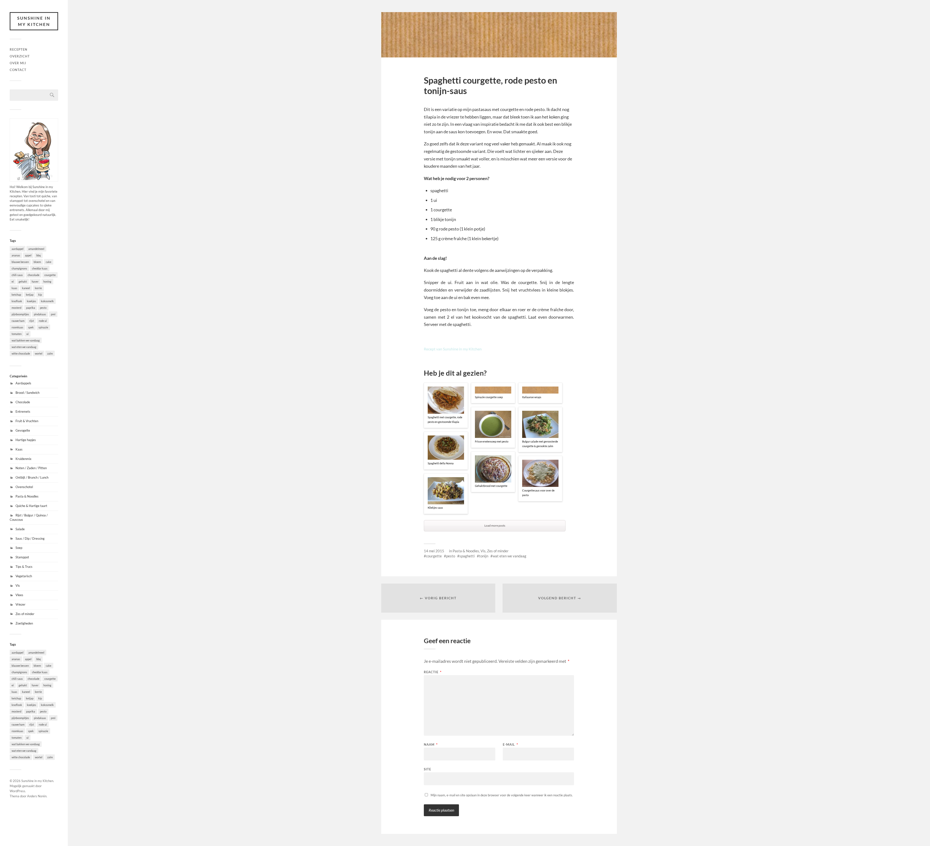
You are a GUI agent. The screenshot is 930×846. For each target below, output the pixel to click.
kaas (14, 288)
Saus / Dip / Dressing (30, 538)
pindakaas (40, 314)
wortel (38, 353)
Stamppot (22, 557)
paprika (30, 307)
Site (427, 769)
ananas (16, 255)
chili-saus (17, 275)
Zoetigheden (24, 623)
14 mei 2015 (434, 551)
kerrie (38, 288)
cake (48, 261)
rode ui (43, 320)
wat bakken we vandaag (26, 340)
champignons (19, 268)
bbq (38, 255)
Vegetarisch (24, 576)
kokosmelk (47, 301)
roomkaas (17, 327)
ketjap (29, 294)
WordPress (17, 791)
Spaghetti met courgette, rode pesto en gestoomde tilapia (445, 419)
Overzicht (20, 56)
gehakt (23, 281)
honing (47, 281)
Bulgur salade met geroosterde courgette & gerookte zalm (540, 444)
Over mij (18, 63)
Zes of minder (25, 614)
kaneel (26, 288)
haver (35, 281)
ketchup (16, 294)
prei (53, 314)
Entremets (23, 411)
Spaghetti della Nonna (441, 463)
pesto (43, 307)
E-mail (510, 744)
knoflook (17, 301)
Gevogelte (23, 430)
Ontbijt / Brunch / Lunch (32, 477)
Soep (19, 548)
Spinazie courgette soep (489, 397)
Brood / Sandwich (27, 393)
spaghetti (467, 556)
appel (28, 255)
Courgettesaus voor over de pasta (538, 493)
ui (27, 333)
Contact (18, 70)
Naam (431, 744)
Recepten (18, 49)
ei (13, 281)
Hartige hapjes (26, 440)
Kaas (19, 449)
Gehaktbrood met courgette (491, 485)
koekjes (31, 301)
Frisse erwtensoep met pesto (491, 441)
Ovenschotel (24, 487)
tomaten (17, 333)
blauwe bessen (20, 261)
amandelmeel (36, 248)
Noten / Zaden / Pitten (31, 468)
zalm (50, 353)
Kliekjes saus (435, 507)
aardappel (17, 248)
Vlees (19, 595)
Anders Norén (36, 796)
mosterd (16, 307)
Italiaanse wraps (531, 397)
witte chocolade (21, 353)
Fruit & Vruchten (27, 421)
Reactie (433, 672)
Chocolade (23, 402)
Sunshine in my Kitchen (34, 21)
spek (31, 327)
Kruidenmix (23, 459)
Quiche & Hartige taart (31, 506)
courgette (50, 275)
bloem (37, 261)
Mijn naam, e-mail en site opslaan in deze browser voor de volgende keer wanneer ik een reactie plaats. (502, 795)
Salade (20, 529)
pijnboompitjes (20, 314)
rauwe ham (18, 320)
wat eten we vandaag (24, 346)
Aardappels (23, 383)
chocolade (33, 275)
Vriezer (20, 604)
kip (40, 294)
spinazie (43, 327)
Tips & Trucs (24, 567)
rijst (31, 320)
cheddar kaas (39, 268)
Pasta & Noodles (27, 496)
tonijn (483, 556)
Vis (18, 585)
